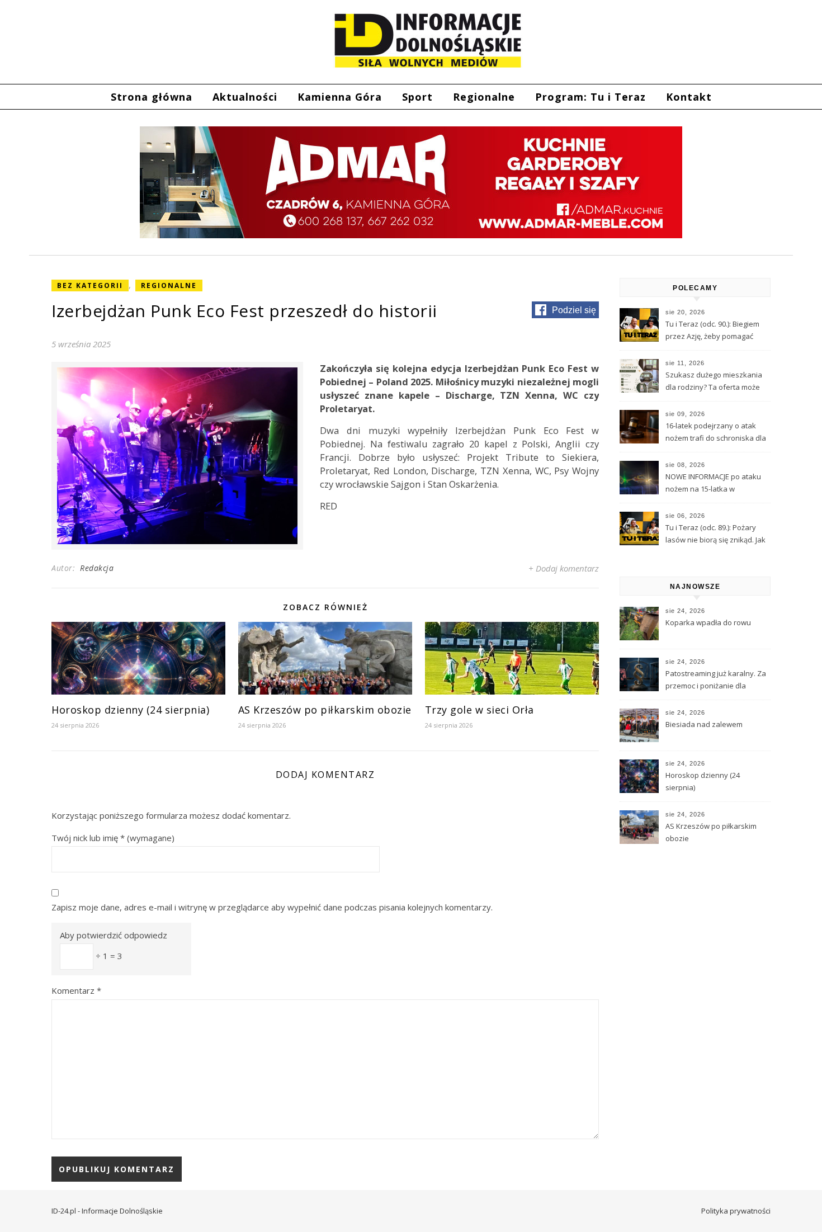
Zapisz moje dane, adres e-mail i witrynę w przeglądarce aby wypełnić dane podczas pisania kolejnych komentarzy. (272, 907)
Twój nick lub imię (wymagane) (112, 837)
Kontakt (689, 96)
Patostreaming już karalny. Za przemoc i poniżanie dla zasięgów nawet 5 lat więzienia (715, 680)
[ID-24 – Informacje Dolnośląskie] (428, 40)
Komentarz (76, 990)
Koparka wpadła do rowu (708, 622)
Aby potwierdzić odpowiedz (113, 935)
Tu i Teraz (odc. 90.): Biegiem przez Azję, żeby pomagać (712, 330)
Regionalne (484, 96)
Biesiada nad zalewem (704, 724)
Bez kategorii (90, 285)
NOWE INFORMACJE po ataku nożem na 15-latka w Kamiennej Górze (713, 483)
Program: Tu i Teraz (590, 96)
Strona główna (151, 96)
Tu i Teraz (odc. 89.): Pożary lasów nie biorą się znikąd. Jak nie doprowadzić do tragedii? (715, 534)
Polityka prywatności (736, 1211)
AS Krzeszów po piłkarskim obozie (325, 709)
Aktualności (244, 96)
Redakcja (97, 568)
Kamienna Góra (339, 96)
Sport (417, 96)
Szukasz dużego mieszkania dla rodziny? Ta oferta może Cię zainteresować (713, 382)
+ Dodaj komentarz (563, 568)
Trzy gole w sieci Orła (479, 709)
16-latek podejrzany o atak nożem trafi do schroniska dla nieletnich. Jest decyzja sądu (715, 433)
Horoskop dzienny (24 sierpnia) (130, 709)
